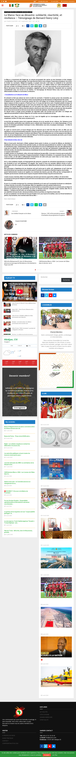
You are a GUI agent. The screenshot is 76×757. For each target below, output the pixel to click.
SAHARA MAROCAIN (46, 717)
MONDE (25, 12)
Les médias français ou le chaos (21, 213)
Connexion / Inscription (68, 1)
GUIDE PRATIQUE (7, 738)
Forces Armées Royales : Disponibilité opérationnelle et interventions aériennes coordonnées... (16, 502)
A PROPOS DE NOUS (8, 735)
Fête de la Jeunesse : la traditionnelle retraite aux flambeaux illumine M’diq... (54, 421)
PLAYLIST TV (10, 278)
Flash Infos (19, 12)
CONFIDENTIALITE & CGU (10, 743)
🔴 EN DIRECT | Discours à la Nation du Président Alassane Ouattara (54, 661)
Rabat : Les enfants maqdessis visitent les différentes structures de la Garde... (55, 512)
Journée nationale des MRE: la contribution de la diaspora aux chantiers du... (56, 572)
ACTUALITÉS (7, 12)
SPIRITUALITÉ (44, 720)
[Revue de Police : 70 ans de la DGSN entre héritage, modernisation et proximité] (56, 469)
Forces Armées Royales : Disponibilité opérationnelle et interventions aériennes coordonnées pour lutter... (55, 691)
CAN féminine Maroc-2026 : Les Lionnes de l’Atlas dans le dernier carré (56, 601)
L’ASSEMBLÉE (47, 305)
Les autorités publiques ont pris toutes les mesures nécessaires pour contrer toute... (56, 542)
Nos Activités (10, 422)
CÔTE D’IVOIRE (44, 714)
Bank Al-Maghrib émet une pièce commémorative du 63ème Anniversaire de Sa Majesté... (56, 452)
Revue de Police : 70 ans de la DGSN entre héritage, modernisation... (55, 483)
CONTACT (5, 741)
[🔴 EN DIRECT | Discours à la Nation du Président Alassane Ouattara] (56, 647)
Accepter (46, 755)
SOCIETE (30, 12)
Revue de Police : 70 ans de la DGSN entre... (17, 436)
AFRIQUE (13, 12)
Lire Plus (54, 755)
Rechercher (44, 277)
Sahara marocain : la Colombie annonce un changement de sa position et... (55, 631)
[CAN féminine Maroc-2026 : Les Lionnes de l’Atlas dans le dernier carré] (56, 587)
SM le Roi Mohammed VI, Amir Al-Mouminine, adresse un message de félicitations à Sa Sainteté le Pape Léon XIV (20, 263)
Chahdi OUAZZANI (12, 21)
